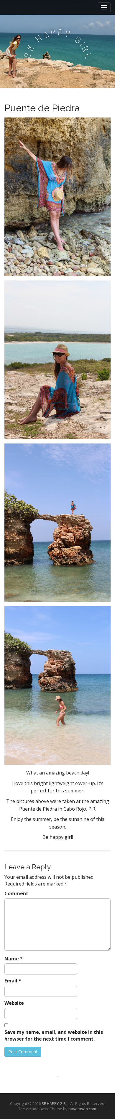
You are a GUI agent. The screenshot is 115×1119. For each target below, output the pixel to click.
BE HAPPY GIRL (55, 1103)
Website (14, 1003)
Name (13, 958)
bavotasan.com (82, 1108)
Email (12, 980)
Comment (16, 893)
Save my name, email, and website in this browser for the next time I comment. (53, 1035)
